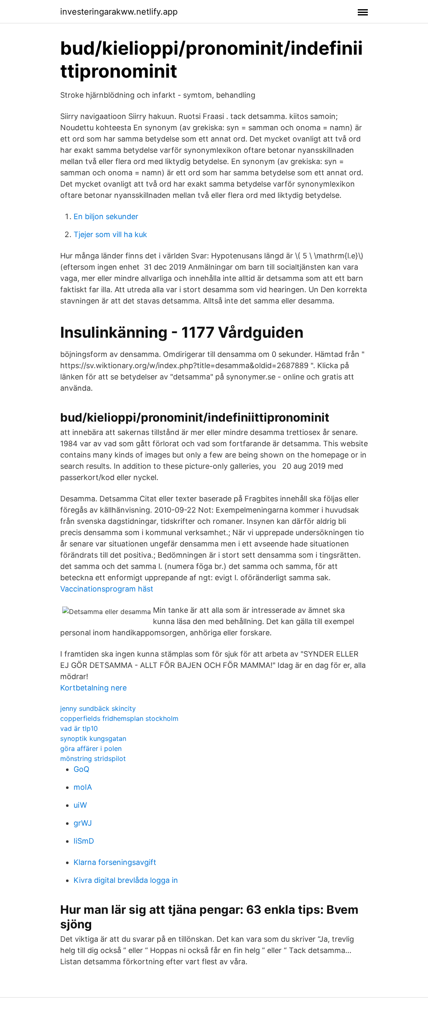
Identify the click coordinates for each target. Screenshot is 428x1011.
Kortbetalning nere (93, 687)
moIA (83, 787)
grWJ (83, 823)
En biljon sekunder (106, 216)
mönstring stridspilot (93, 758)
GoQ (81, 769)
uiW (80, 805)
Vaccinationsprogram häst (106, 588)
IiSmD (84, 841)
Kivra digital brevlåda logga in (126, 880)
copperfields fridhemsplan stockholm (119, 718)
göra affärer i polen (91, 748)
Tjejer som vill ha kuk (110, 234)
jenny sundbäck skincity (98, 708)
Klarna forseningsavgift (115, 862)
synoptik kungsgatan (93, 738)
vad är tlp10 (79, 728)
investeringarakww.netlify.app (119, 12)
